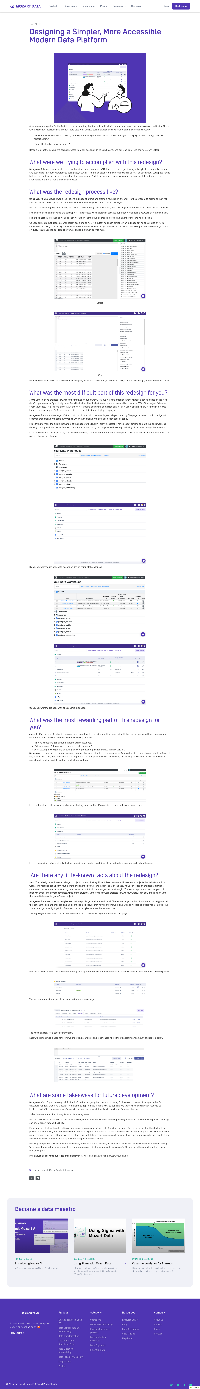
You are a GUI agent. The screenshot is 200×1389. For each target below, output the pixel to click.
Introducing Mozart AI (28, 1263)
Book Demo (181, 6)
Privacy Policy (50, 1384)
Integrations (89, 6)
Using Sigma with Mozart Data (92, 1263)
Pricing (103, 6)
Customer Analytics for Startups (152, 1263)
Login (167, 6)
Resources (118, 6)
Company (136, 6)
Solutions (70, 6)
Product (53, 6)
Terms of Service (33, 1384)
